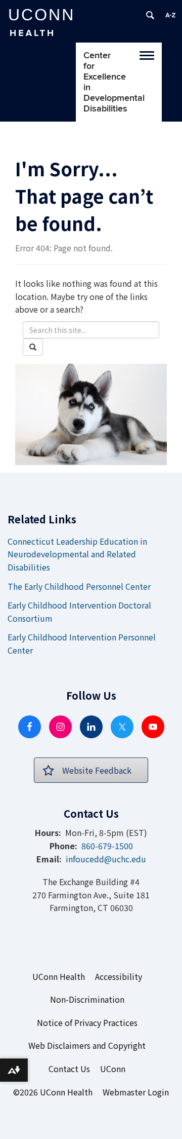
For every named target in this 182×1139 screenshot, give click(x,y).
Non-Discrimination (87, 999)
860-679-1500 (107, 846)
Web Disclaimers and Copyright (87, 1045)
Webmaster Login (136, 1092)
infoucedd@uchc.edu (106, 859)
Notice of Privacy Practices (87, 1022)
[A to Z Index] (170, 15)
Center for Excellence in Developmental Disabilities (89, 82)
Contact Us (69, 1068)
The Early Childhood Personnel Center (79, 586)
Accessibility (118, 976)
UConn (112, 1068)
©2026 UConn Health (53, 1092)
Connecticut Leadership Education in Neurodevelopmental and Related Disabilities (77, 554)
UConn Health (58, 976)
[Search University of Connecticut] (150, 15)
